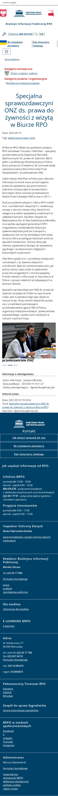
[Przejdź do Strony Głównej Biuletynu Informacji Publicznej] (51, 13)
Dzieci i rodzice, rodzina (24, 73)
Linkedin (7, 738)
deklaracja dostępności (16, 781)
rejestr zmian (10, 788)
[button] (6, 346)
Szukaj (4, 34)
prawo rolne (28, 138)
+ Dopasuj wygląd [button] (9, 2)
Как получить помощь (29, 454)
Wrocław (8, 696)
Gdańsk (7, 692)
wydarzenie (14, 138)
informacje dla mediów (16, 609)
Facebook (8, 731)
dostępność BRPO (13, 778)
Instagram (8, 745)
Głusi (36, 34)
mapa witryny (10, 774)
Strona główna (12, 59)
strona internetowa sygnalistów (20, 710)
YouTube (8, 741)
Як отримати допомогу (29, 446)
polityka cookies (12, 785)
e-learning (8, 626)
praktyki (7, 588)
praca (6, 585)
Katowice (8, 688)
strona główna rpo (29, 424)
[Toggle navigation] (6, 52)
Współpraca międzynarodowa (22, 83)
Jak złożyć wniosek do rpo (29, 437)
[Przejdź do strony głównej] (29, 13)
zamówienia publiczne (15, 592)
